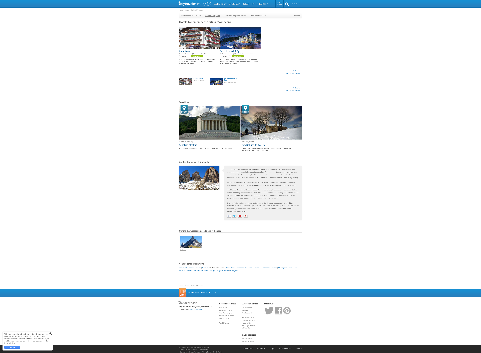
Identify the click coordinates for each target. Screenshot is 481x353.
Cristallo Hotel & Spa (230, 51)
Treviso (256, 268)
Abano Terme (230, 268)
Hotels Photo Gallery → (293, 73)
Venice (198, 268)
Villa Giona (223, 307)
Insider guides (246, 323)
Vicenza (182, 271)
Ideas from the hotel (248, 320)
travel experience (195, 309)
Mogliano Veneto (223, 271)
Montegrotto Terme (285, 268)
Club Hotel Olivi (247, 307)
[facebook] (229, 216)
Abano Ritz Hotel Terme (227, 315)
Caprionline (193, 347)
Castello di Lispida (225, 310)
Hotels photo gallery (248, 317)
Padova (205, 268)
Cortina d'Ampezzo (216, 268)
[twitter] (234, 216)
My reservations (247, 338)
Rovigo (212, 271)
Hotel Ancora (185, 51)
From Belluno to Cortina (253, 145)
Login (279, 2)
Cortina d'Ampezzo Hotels (235, 16)
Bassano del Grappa (201, 271)
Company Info (203, 349)
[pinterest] (240, 216)
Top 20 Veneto (224, 323)
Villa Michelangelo (225, 313)
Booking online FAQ (248, 341)
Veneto (198, 16)
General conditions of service (190, 352)
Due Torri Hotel (224, 318)
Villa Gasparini (247, 313)
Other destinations (257, 16)
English (295, 4)
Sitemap (299, 348)
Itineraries (184, 109)
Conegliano (234, 271)
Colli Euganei (265, 268)
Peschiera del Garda (244, 268)
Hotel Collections (259, 4)
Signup (279, 4)
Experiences (234, 4)
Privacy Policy (207, 352)
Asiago (274, 268)
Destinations (219, 4)
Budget (246, 4)
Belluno (183, 250)
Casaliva (245, 310)
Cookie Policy (217, 352)
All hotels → (297, 71)
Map (298, 16)
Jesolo (296, 268)
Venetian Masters (188, 145)
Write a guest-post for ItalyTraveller (249, 327)
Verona (191, 268)
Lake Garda (183, 268)
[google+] (246, 216)
